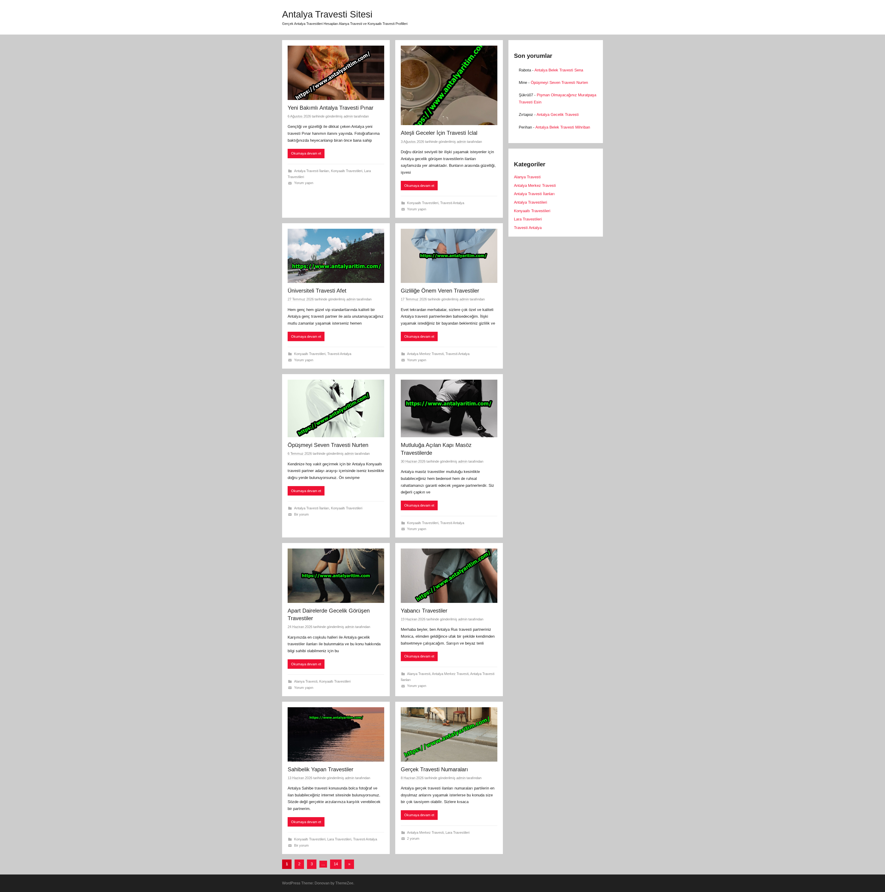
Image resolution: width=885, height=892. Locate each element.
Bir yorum (301, 514)
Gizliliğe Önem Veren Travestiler (440, 291)
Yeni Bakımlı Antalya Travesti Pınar (330, 108)
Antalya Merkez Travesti (425, 354)
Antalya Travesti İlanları (311, 171)
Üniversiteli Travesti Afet (317, 291)
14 (336, 864)
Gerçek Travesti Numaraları (434, 769)
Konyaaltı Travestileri (346, 171)
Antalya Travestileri (530, 202)
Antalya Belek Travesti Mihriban (562, 127)
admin (348, 116)
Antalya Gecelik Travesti (558, 114)
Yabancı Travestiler (424, 610)
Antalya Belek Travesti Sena (558, 70)
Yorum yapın (303, 183)
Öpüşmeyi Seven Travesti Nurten (328, 445)
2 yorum (413, 838)
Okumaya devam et (306, 153)
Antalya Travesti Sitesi (327, 14)
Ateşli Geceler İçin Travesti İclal (439, 133)
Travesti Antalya (452, 203)
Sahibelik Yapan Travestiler (320, 769)
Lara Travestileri (339, 839)
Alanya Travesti (305, 681)
